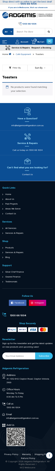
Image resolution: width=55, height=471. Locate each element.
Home (8, 194)
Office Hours (13, 389)
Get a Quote (50, 42)
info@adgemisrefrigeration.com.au (27, 125)
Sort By (39, 67)
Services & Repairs (14, 233)
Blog (7, 257)
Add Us (10, 425)
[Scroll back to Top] (49, 455)
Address (11, 375)
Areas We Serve (12, 209)
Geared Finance (12, 277)
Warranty (26, 454)
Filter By (17, 68)
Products (9, 248)
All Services (10, 228)
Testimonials (11, 281)
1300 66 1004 (28, 4)
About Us (9, 199)
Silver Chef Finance (14, 272)
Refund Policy (28, 458)
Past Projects (11, 204)
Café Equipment (23, 54)
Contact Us (27, 174)
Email (9, 414)
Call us (10, 404)
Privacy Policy (11, 454)
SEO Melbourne (27, 468)
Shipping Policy (42, 454)
